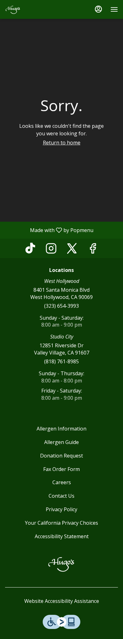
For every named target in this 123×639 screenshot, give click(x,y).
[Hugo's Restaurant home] (33, 9)
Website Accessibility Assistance (61, 601)
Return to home (61, 142)
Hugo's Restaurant (61, 564)
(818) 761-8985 (61, 361)
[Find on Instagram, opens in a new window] (51, 250)
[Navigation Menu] (114, 9)
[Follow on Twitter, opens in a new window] (72, 250)
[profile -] (98, 9)
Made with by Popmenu (49, 230)
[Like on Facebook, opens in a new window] (92, 250)
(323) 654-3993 (61, 305)
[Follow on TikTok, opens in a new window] (30, 250)
